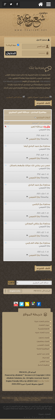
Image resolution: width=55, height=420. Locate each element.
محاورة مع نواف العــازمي (38, 243)
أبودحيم (46, 358)
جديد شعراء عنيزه (42, 332)
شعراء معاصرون (43, 341)
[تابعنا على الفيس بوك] (39, 304)
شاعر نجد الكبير (43, 354)
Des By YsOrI (43, 381)
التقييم (7, 123)
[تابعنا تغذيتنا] (27, 304)
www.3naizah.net (37, 417)
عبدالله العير (37, 127)
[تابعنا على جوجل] (33, 304)
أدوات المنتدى (43, 117)
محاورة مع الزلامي (41, 204)
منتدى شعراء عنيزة (41, 321)
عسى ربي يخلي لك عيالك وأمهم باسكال (30, 165)
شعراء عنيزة (44, 97)
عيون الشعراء (44, 325)
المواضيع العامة (43, 349)
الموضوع (47, 123)
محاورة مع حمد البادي (39, 185)
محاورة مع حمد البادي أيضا (37, 146)
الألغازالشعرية (43, 329)
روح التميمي (44, 129)
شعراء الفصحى (43, 345)
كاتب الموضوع (37, 123)
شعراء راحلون (33, 97)
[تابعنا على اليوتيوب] (16, 304)
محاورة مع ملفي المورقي (37, 224)
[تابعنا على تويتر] (21, 304)
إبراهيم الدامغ (43, 365)
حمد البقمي (44, 361)
